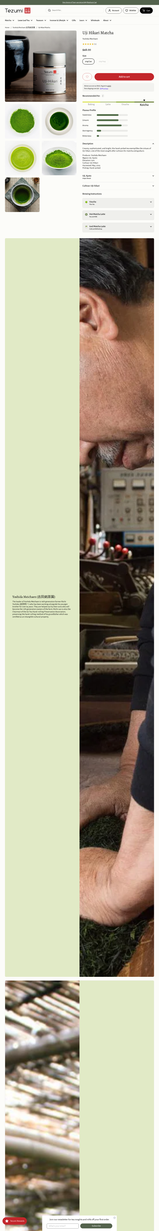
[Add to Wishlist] (87, 77)
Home (7, 27)
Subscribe (96, 1226)
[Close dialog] (114, 1218)
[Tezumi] (17, 10)
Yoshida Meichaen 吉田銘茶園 (24, 27)
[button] (146, 10)
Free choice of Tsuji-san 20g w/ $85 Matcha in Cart (79, 2)
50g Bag (102, 61)
